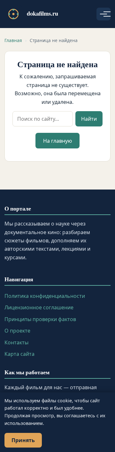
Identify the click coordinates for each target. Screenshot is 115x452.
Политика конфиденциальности (44, 295)
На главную (57, 140)
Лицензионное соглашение (38, 307)
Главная (13, 40)
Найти (89, 118)
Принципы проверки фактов (40, 319)
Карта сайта (19, 353)
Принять (23, 440)
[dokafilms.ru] (13, 14)
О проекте (17, 330)
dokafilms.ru (42, 13)
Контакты (16, 342)
